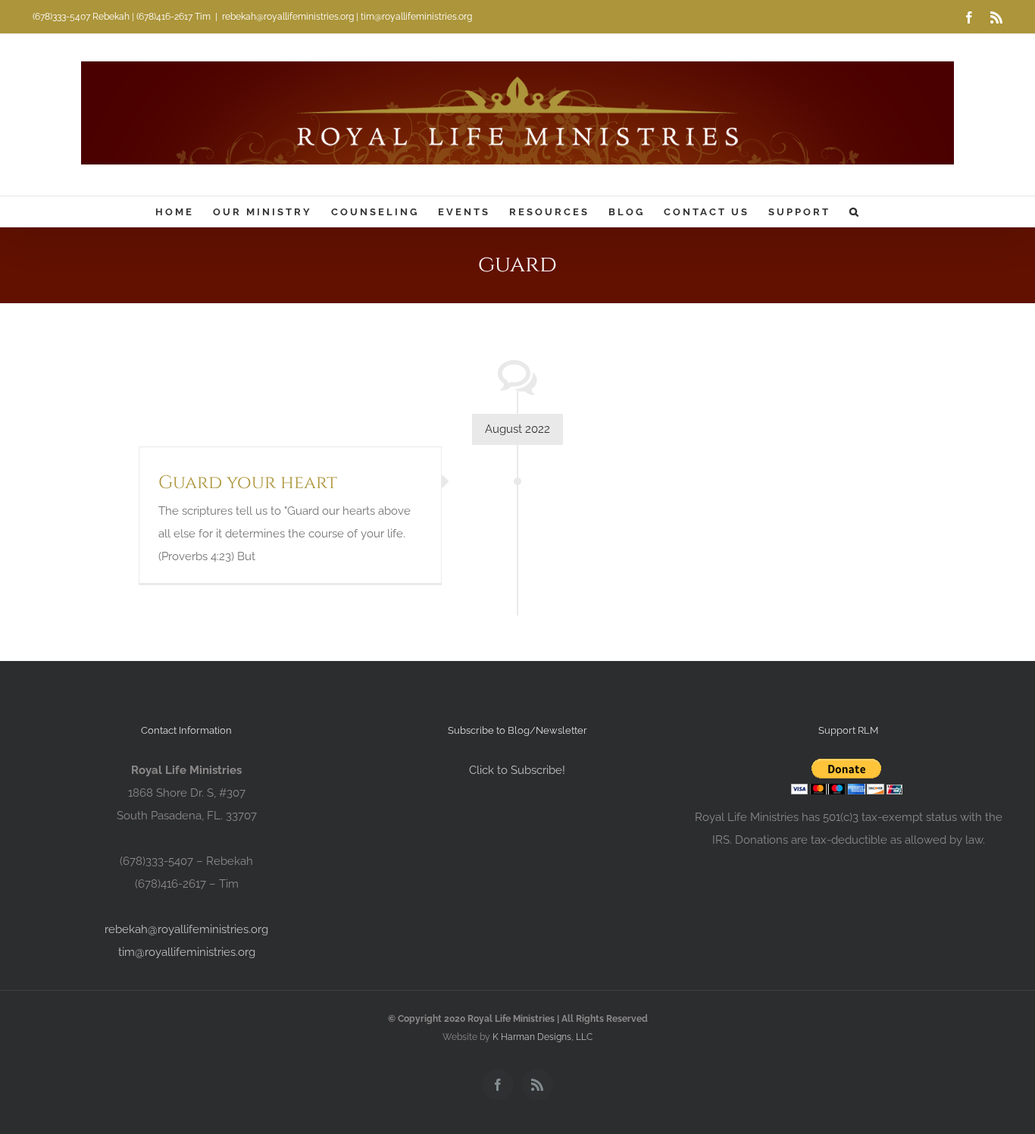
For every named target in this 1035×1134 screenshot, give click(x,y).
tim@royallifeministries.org (186, 952)
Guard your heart (247, 483)
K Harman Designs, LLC (542, 1037)
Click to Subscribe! (517, 770)
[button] (855, 211)
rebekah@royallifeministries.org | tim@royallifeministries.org (347, 16)
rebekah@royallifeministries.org (186, 929)
